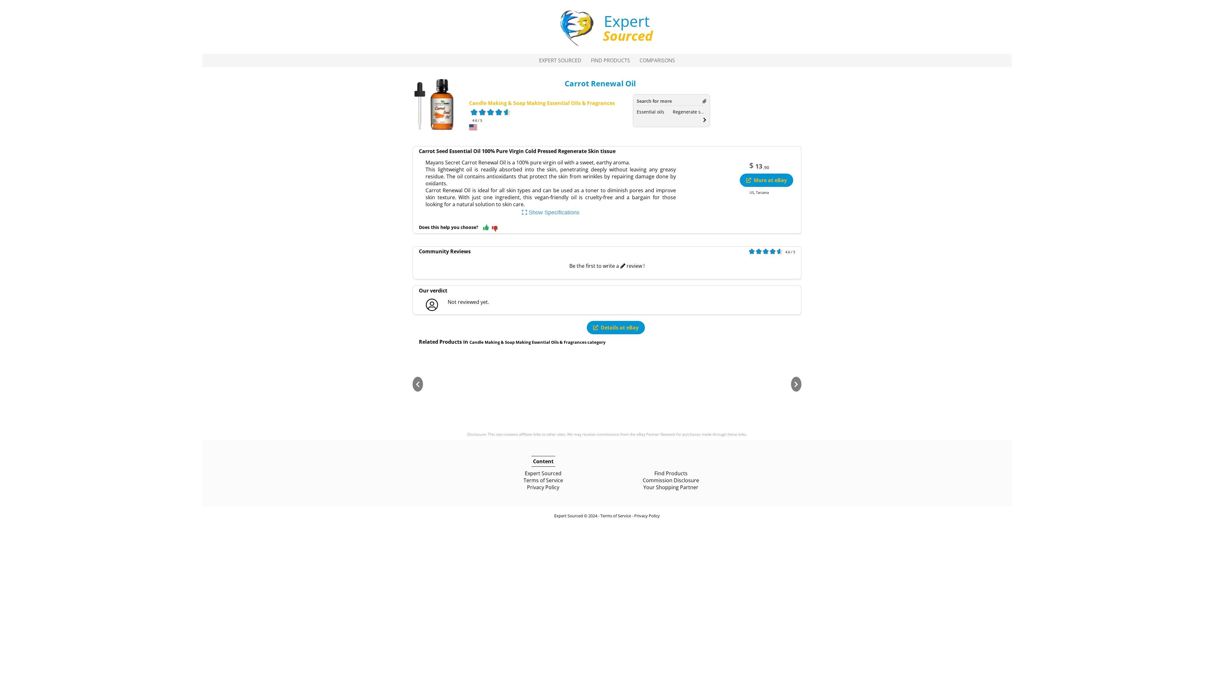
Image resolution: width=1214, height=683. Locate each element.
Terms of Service (543, 480)
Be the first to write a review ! (607, 265)
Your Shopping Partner (670, 487)
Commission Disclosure (671, 480)
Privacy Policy (543, 487)
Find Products (610, 60)
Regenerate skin (690, 112)
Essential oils (650, 112)
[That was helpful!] (486, 228)
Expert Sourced (560, 60)
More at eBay (770, 180)
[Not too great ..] (495, 229)
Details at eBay (620, 327)
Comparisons (657, 60)
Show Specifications (553, 212)
